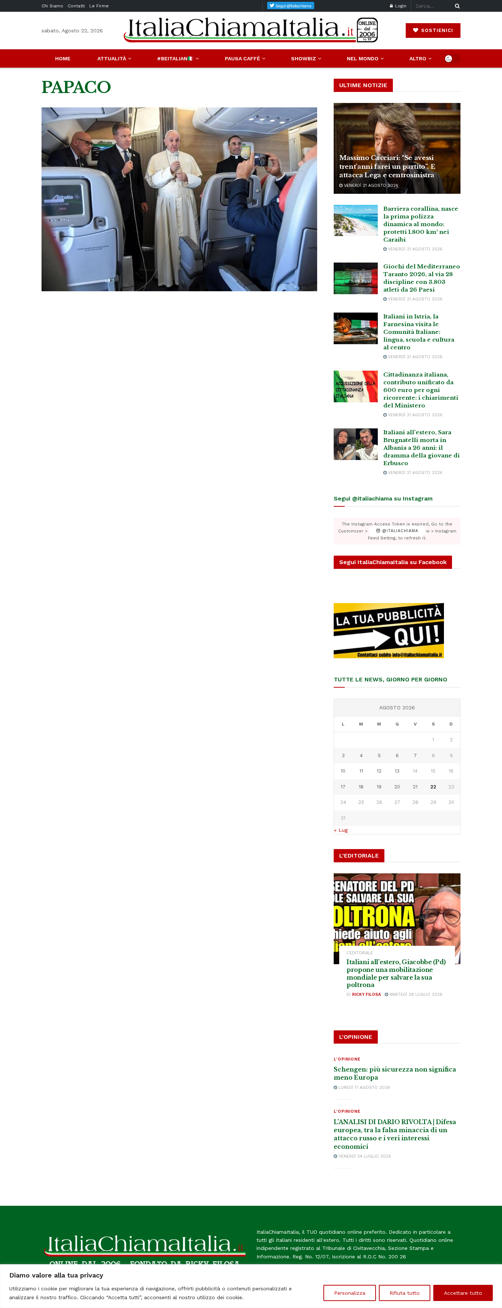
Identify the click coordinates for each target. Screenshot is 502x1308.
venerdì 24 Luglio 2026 (364, 1156)
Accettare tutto (463, 1293)
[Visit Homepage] (251, 30)
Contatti (76, 5)
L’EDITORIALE (360, 953)
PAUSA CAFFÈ (242, 58)
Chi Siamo (52, 5)
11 (361, 771)
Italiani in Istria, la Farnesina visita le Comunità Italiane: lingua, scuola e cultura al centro (418, 332)
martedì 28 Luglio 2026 (415, 994)
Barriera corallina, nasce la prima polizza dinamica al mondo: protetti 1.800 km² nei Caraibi (420, 224)
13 (397, 771)
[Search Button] (456, 6)
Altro (417, 58)
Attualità (111, 58)
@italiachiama (399, 531)
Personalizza (349, 1293)
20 (397, 787)
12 (379, 771)
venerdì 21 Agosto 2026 (370, 185)
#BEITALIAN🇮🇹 (175, 58)
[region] (251, 1286)
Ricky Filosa (366, 994)
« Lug (341, 830)
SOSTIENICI (436, 30)
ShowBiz (303, 58)
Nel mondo (363, 58)
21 (415, 787)
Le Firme (99, 5)
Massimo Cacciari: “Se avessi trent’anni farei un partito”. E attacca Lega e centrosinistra (387, 166)
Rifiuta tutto (405, 1293)
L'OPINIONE (347, 1059)
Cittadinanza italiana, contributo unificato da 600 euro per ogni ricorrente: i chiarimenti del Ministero (420, 390)
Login (400, 5)
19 (379, 787)
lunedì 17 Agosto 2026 (363, 1087)
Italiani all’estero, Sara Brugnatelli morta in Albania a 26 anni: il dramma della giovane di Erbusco (421, 448)
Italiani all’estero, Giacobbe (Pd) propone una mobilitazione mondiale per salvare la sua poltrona (396, 973)
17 (343, 787)
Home (63, 58)
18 (361, 787)
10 (343, 771)
